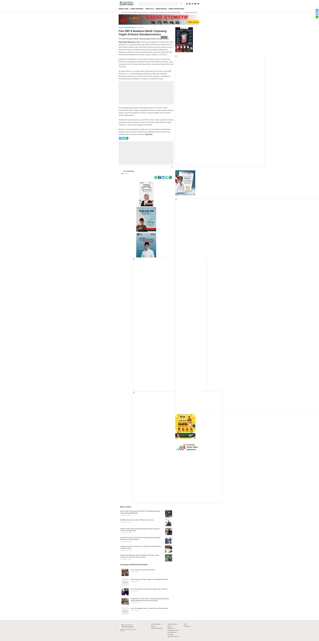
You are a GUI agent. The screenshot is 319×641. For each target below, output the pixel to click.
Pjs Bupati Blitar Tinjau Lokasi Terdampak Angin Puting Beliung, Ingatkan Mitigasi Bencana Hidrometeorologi (150, 600)
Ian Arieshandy (129, 171)
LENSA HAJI (149, 9)
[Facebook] (317, 10)
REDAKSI (153, 626)
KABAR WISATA (161, 9)
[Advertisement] (146, 92)
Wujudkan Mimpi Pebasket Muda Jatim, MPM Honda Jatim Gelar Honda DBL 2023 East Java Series (191, 12)
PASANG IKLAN (170, 628)
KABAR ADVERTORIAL (176, 9)
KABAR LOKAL (124, 9)
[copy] (170, 177)
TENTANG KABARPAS (156, 624)
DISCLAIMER (170, 634)
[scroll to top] (307, 638)
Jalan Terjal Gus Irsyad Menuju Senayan (143, 570)
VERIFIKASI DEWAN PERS (156, 628)
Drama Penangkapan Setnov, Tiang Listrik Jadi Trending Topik (149, 608)
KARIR (185, 624)
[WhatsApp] (317, 17)
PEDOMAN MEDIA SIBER (172, 630)
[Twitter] (317, 13)
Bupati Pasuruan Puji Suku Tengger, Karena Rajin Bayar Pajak (149, 579)
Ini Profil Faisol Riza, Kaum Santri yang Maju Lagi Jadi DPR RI (149, 589)
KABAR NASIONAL (137, 9)
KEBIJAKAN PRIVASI (172, 632)
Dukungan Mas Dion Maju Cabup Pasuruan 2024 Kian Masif (147, 12)
